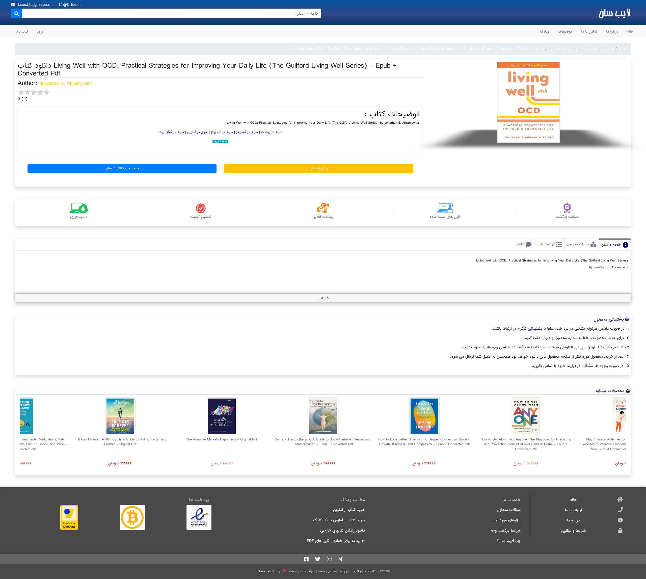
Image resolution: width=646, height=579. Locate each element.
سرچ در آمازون (197, 132)
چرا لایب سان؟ (509, 541)
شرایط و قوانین (573, 531)
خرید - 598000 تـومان (122, 168)
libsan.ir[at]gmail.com (35, 5)
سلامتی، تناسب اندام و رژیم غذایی (582, 49)
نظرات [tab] (520, 244)
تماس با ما (589, 31)
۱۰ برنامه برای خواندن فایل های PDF (336, 541)
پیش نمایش (319, 168)
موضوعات (565, 31)
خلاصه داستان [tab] (611, 244)
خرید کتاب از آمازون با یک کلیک (339, 520)
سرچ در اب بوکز (222, 132)
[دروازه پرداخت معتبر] (48, 517)
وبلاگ (544, 31)
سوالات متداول (509, 510)
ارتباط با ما (573, 510)
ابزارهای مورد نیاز (507, 520)
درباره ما (612, 31)
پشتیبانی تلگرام (530, 329)
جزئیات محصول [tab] (578, 244)
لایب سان (614, 12)
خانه (630, 31)
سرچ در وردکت (271, 132)
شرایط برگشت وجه (505, 530)
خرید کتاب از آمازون (349, 510)
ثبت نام (22, 31)
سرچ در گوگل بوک (171, 132)
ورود (40, 31)
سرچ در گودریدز (247, 132)
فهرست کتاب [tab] (545, 244)
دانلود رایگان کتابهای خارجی (342, 530)
